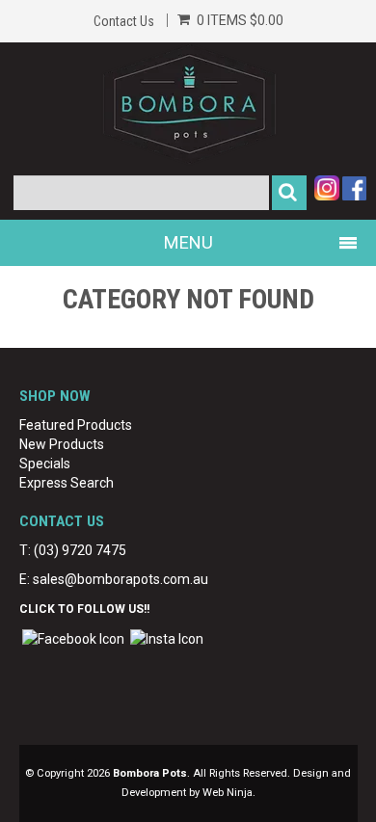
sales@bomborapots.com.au (120, 579)
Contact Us (124, 21)
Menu (188, 242)
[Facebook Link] (73, 638)
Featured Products (75, 425)
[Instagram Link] (166, 638)
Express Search (66, 483)
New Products (61, 444)
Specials (44, 463)
